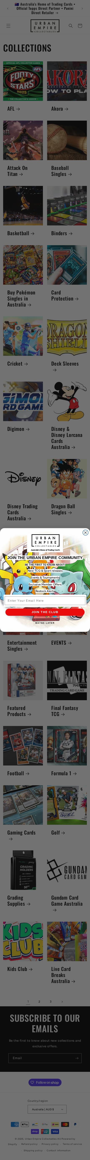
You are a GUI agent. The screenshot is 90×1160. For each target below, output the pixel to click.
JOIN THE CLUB (45, 612)
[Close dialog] (85, 532)
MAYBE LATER (45, 623)
